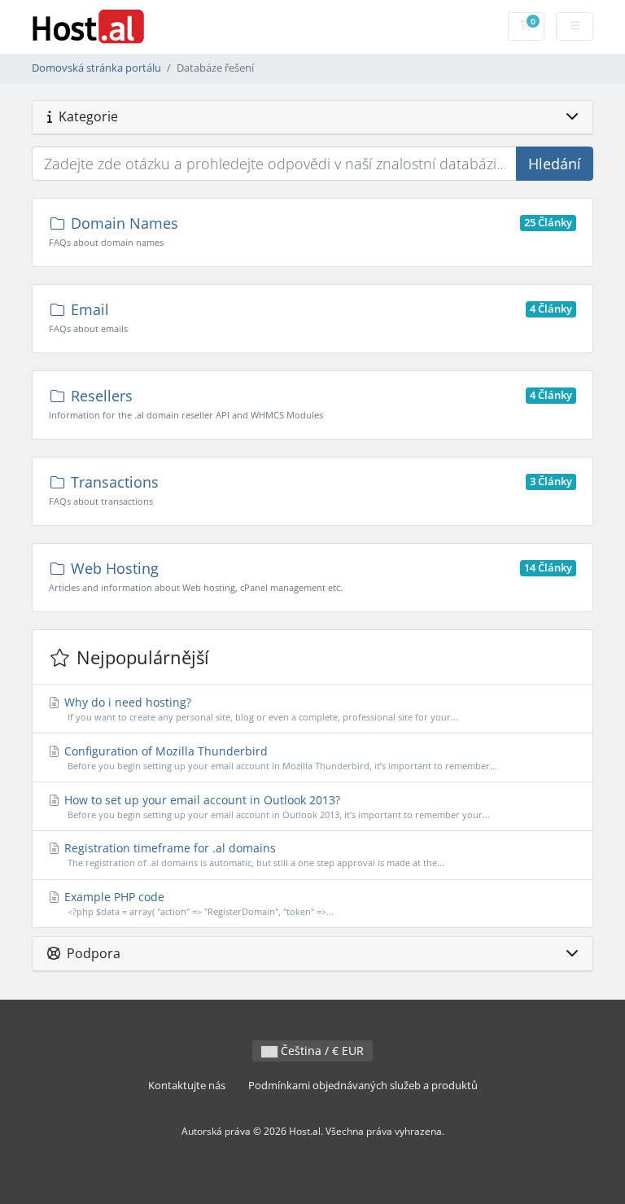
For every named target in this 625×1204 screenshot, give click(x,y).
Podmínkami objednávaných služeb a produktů (363, 1085)
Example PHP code (197, 903)
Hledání (554, 163)
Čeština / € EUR (321, 1050)
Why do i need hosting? (259, 708)
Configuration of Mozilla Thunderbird (279, 757)
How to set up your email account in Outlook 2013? (275, 806)
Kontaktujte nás (186, 1085)
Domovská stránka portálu (96, 68)
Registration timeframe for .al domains (252, 854)
